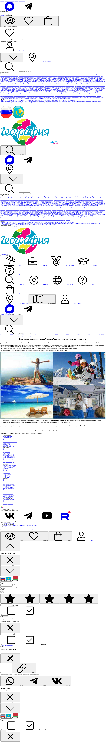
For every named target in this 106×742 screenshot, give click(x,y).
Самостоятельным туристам (9, 460)
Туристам (2, 1)
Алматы (13, 100)
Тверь (45, 77)
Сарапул (95, 93)
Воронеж (70, 74)
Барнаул (20, 74)
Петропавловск (43, 100)
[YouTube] (47, 519)
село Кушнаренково (46, 98)
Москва (2, 61)
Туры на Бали (6, 477)
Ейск (65, 88)
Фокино (96, 96)
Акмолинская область (12, 101)
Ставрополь (38, 77)
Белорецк (77, 86)
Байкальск (44, 86)
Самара (6, 77)
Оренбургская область (90, 80)
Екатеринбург (82, 74)
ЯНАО (87, 83)
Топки (48, 96)
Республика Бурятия (64, 81)
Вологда (66, 74)
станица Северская (62, 98)
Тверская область (101, 82)
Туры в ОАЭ (5, 471)
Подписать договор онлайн (8, 488)
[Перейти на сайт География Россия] (6, 118)
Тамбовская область (93, 82)
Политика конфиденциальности (7, 523)
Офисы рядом (23, 173)
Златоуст (88, 88)
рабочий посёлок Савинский (27, 98)
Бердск (89, 86)
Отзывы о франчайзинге (8, 504)
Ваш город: (51, 303)
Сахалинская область (57, 82)
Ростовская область (31, 82)
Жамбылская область (63, 101)
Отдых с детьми (6, 453)
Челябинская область (71, 83)
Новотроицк (30, 92)
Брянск (34, 74)
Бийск (18, 87)
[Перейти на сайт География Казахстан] (18, 118)
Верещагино (80, 87)
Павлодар (38, 100)
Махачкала (50, 76)
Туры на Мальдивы (7, 474)
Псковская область (28, 81)
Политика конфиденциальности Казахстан (9, 525)
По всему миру (69, 284)
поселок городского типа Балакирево (60, 97)
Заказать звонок (9, 15)
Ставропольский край (84, 82)
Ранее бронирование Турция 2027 (10, 440)
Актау (7, 100)
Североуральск (7, 94)
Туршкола (21, 1)
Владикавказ (52, 74)
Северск (21, 77)
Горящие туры (6, 448)
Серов (20, 94)
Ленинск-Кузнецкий (84, 90)
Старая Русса (56, 94)
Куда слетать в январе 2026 (6, 334)
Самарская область (40, 82)
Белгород (24, 74)
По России (45, 284)
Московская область (35, 80)
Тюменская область (19, 83)
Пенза (88, 76)
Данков (55, 88)
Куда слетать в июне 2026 (62, 334)
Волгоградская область (66, 78)
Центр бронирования (7, 492)
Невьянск (89, 91)
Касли (66, 89)
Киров (9, 76)
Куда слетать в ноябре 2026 (16, 335)
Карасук (55, 89)
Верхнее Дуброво (92, 87)
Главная (2, 314)
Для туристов (7, 314)
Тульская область (11, 83)
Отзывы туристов (6, 489)
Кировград (78, 89)
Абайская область (4, 101)
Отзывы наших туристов (8, 481)
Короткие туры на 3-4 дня (8, 454)
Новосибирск (77, 76)
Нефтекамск (63, 76)
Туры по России (6, 476)
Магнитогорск (41, 76)
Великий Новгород (40, 74)
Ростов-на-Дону (99, 76)
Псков (94, 76)
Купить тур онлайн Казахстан (9, 485)
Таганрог (16, 96)
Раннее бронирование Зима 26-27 (10, 442)
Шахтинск (64, 100)
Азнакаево (6, 86)
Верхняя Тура (18, 88)
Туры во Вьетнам (6, 473)
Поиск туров (22, 284)
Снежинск (44, 94)
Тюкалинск (72, 96)
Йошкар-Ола (99, 74)
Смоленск (31, 77)
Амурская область (11, 78)
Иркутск (94, 74)
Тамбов (42, 77)
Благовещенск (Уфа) (42, 87)
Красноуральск (57, 90)
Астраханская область (30, 78)
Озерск (90, 92)
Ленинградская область (9, 80)
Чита (86, 77)
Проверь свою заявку (7, 436)
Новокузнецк (17, 92)
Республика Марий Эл (100, 81)
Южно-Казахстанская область (50, 102)
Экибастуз (73, 100)
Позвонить (2, 15)
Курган (26, 76)
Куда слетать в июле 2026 (73, 334)
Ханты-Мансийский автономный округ (58, 83)
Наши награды (6, 480)
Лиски (97, 90)
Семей (16, 104)
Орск (100, 92)
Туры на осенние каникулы (8, 458)
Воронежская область (84, 78)
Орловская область (99, 80)
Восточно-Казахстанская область (52, 101)
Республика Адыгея (36, 81)
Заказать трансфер (7, 443)
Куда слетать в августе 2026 (84, 334)
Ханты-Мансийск (72, 77)
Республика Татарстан (22, 82)
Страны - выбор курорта (8, 467)
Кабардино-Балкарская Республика (19, 79)
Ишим (15, 89)
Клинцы (8, 90)
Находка (78, 91)
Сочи (34, 77)
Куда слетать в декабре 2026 (28, 335)
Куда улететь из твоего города (9, 466)
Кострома (13, 76)
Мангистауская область (16, 102)
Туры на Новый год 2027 (8, 459)
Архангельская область (20, 78)
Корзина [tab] (15, 26)
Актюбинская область (22, 101)
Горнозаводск (30, 88)
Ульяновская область (38, 83)
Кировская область (63, 79)
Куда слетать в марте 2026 (29, 334)
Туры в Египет (6, 469)
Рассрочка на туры (7, 445)
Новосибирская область (73, 80)
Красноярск (22, 76)
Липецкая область (18, 80)
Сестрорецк (31, 94)
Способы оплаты (6, 444)
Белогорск (65, 86)
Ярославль (101, 77)
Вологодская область (75, 78)
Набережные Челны (65, 91)
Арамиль (6, 74)
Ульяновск (59, 77)
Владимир (57, 74)
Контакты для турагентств (8, 497)
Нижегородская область (53, 80)
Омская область (81, 80)
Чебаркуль (6, 97)
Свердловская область (66, 82)
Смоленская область (75, 82)
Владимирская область (56, 78)
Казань (103, 74)
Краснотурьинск (42, 90)
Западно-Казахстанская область (74, 101)
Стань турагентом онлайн (8, 500)
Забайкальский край (93, 78)
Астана (17, 100)
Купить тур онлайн (7, 437)
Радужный (42, 93)
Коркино (29, 90)
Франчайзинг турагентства (8, 499)
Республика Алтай (44, 81)
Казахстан (7, 72)
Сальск (84, 93)
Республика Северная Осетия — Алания (9, 82)
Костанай (29, 100)
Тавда (5, 96)
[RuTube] (65, 519)
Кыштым (69, 90)
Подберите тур (22, 154)
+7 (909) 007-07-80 (4, 254)
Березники (100, 86)
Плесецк (14, 93)
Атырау (20, 100)
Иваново (87, 74)
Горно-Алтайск (75, 74)
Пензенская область (4, 81)
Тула (48, 77)
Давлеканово (43, 88)
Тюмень (51, 77)
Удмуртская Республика (28, 83)
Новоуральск (43, 92)
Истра (5, 89)
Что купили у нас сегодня (8, 462)
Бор (69, 87)
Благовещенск (29, 74)
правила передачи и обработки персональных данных (33, 529)
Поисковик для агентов (8, 494)
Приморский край (20, 81)
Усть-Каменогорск (58, 100)
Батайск (55, 86)
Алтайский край (4, 78)
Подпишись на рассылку (8, 496)
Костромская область (71, 79)
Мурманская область (44, 80)
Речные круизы (6, 450)
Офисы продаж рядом (46, 61)
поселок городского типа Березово (86, 97)
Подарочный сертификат (8, 439)
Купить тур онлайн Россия (8, 484)
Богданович (58, 87)
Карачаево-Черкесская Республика (42, 79)
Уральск (52, 100)
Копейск (18, 90)
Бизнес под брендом (14, 1)
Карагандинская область (86, 101)
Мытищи (51, 91)
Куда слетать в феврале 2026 (18, 334)
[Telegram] (28, 10)
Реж (66, 93)
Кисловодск (90, 89)
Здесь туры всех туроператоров (9, 465)
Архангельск (11, 74)
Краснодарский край (80, 79)
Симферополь (26, 77)
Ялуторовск (30, 97)
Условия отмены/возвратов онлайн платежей (28, 525)
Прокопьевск (26, 93)
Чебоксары (78, 77)
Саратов (17, 77)
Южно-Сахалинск (95, 77)
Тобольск (38, 96)
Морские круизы (6, 452)
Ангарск (2, 74)
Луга (5, 91)
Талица (27, 96)
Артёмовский (32, 86)
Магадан (36, 76)
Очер (4, 93)
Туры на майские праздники (9, 457)
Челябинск (82, 77)
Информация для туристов (8, 446)
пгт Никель (42, 97)
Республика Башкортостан (54, 81)
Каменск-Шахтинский (41, 89)
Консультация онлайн (7, 438)
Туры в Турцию (6, 468)
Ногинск (55, 92)
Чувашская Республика (81, 83)
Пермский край (12, 81)
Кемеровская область (54, 79)
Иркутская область (8, 79)
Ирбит (99, 88)
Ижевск (90, 74)
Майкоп (46, 76)
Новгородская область (63, 80)
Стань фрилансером (7, 501)
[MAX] (9, 10)
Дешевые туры (6, 449)
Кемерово (6, 76)
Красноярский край (89, 79)
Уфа (62, 77)
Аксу (4, 100)
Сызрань (100, 94)
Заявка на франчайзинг (8, 502)
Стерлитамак (71, 94)
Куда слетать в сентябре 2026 (97, 334)
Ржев (75, 93)
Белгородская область (39, 78)
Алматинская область (31, 101)
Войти (15, 41)
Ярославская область (93, 83)
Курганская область (97, 79)
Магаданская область (26, 80)
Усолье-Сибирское (84, 96)
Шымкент (68, 100)
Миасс (29, 91)
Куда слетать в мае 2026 (52, 334)
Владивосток (47, 74)
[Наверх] (10, 546)
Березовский (6, 87)
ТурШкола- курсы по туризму (9, 495)
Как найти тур (6, 486)
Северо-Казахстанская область (37, 102)
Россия (2, 72)
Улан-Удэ (55, 77)
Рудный (48, 100)
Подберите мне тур (23, 293)
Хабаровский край (46, 83)
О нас (24, 1)
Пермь (91, 76)
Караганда (24, 100)
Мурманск (58, 76)
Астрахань (16, 74)
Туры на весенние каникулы (9, 456)
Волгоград (62, 74)
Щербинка (18, 97)
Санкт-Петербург (11, 77)
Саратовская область (48, 82)
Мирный (40, 91)
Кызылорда (33, 100)
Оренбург (85, 76)
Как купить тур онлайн (8, 487)
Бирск (28, 87)
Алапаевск (19, 86)
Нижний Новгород (70, 76)
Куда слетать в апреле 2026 (40, 334)
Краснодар (17, 76)
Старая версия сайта (4, 527)
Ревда (56, 93)
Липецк (33, 76)
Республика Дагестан (73, 81)
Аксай (1, 100)
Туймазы (60, 96)
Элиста (89, 77)
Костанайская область (96, 101)
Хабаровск (65, 77)
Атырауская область (40, 101)
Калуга (2, 76)
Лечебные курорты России (8, 455)
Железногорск (76, 88)
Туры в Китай (6, 475)
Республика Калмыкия (82, 81)
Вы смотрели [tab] (3, 26)
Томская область (4, 83)
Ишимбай (26, 89)
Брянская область (48, 78)
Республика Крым (91, 81)
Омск (81, 76)
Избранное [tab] (9, 26)
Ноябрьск (64, 92)
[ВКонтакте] (9, 519)
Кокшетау (6, 104)
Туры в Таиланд (6, 470)
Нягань (76, 92)
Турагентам (7, 1)
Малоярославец (17, 91)
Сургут (86, 94)
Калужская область (31, 79)
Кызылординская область (5, 102)
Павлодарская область (26, 102)
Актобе (10, 100)
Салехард (2, 77)
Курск (29, 76)
